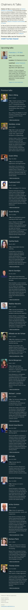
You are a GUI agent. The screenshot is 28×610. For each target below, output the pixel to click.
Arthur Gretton (14, 504)
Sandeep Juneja (14, 124)
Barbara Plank (14, 539)
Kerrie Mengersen (15, 360)
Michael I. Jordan (15, 393)
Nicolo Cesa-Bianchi (16, 425)
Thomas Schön (14, 566)
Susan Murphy (14, 211)
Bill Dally (12, 456)
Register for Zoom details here (16, 82)
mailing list (21, 33)
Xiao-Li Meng (13, 95)
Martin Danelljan (15, 271)
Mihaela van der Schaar (17, 333)
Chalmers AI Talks (11, 4)
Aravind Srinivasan (15, 478)
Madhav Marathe (15, 304)
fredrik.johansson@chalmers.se (8, 606)
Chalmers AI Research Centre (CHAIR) (16, 21)
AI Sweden (3, 23)
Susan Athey (13, 156)
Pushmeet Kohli (14, 182)
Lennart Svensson (20, 63)
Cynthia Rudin (14, 241)
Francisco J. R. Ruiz (16, 52)
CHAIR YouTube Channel (9, 39)
